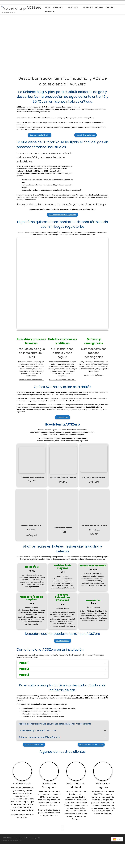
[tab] (62, 663)
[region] (62, 44)
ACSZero (10, 838)
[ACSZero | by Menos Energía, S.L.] (13, 8)
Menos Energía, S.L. (16, 840)
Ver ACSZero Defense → (94, 375)
